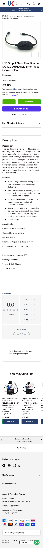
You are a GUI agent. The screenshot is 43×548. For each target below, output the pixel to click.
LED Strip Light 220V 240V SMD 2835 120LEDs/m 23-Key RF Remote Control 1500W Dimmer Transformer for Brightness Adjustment (10, 406)
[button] (39, 3)
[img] (11, 310)
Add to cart (29, 102)
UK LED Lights (12, 540)
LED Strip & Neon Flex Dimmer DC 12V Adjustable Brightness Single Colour (18, 17)
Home (4, 15)
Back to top (21, 448)
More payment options (21, 114)
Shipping (15, 89)
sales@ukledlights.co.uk (12, 506)
